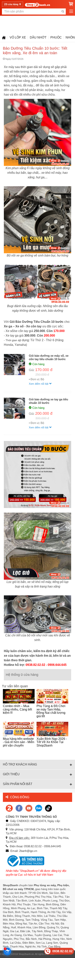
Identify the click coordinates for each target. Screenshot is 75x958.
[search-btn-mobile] (63, 11)
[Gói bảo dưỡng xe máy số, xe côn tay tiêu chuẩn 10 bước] (14, 364)
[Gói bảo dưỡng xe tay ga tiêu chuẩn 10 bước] (14, 408)
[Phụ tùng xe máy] (37, 5)
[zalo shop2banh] (38, 808)
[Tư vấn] (4, 37)
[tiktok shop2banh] (48, 808)
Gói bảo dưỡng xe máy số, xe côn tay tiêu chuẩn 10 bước (48, 357)
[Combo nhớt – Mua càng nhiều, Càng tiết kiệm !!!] (19, 696)
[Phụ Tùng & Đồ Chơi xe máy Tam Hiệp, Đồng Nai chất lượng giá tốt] (52, 696)
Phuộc (56, 37)
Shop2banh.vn (26, 954)
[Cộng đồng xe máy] (9, 808)
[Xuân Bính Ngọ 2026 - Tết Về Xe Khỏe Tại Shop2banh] (52, 729)
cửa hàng (11, 4)
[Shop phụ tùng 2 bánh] (19, 808)
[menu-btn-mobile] (71, 11)
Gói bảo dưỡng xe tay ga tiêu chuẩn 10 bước (48, 401)
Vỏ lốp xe (18, 37)
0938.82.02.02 (62, 951)
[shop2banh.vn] (28, 808)
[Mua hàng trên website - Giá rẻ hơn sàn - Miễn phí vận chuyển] (19, 729)
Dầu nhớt (38, 37)
